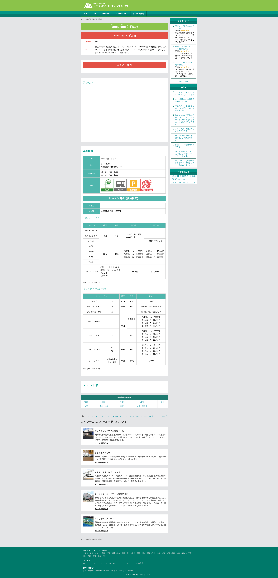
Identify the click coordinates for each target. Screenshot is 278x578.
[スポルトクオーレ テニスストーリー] (88, 474)
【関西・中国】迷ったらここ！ (183, 183)
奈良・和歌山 (142, 406)
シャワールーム (141, 416)
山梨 (143, 553)
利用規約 (113, 570)
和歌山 (184, 553)
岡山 (85, 556)
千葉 (122, 402)
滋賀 (163, 553)
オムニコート (129, 416)
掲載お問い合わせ (126, 570)
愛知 (162, 402)
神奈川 (104, 402)
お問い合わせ (88, 570)
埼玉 (142, 402)
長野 (148, 553)
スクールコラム (122, 14)
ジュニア (103, 416)
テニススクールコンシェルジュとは (104, 563)
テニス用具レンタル (115, 416)
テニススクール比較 (102, 14)
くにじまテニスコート (104, 519)
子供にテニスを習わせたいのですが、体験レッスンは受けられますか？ (184, 163)
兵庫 (122, 406)
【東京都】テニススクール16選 (183, 176)
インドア (95, 416)
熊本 (105, 556)
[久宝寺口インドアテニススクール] (88, 433)
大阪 (86, 406)
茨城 (113, 553)
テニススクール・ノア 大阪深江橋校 (111, 494)
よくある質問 (138, 563)
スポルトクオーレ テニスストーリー (110, 472)
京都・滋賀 (104, 406)
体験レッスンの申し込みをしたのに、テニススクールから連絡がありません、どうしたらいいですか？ (184, 119)
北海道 (85, 553)
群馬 (123, 553)
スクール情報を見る (101, 443)
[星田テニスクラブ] (88, 455)
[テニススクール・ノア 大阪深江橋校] (88, 496)
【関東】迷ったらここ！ (180, 179)
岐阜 (133, 553)
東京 (86, 402)
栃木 (118, 553)
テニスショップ (160, 416)
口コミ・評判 (138, 14)
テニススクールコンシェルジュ (141, 575)
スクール (87, 416)
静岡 (138, 553)
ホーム (86, 14)
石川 (153, 553)
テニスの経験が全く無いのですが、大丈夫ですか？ (184, 138)
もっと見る (183, 81)
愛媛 (95, 556)
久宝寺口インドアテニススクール (109, 431)
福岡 (100, 556)
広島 (90, 556)
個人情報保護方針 (102, 570)
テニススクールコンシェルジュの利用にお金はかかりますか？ (184, 108)
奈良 (178, 553)
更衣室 (151, 416)
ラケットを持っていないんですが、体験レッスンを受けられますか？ (184, 154)
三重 (190, 553)
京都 (158, 553)
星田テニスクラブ (102, 453)
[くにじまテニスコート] (88, 521)
